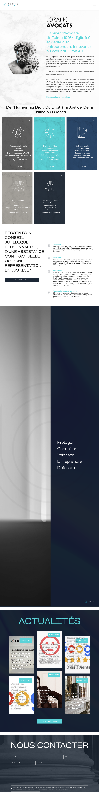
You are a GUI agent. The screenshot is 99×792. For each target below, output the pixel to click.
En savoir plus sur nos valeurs (58, 97)
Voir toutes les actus (49, 721)
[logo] (10, 5)
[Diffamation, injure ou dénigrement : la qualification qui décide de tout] (49, 689)
